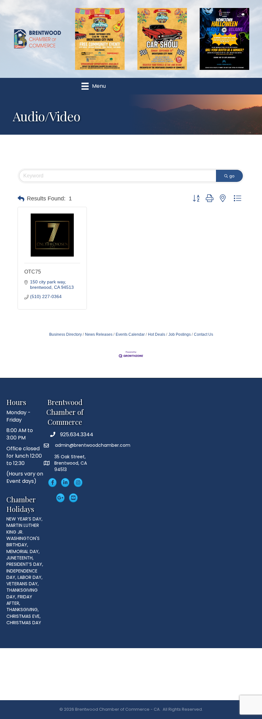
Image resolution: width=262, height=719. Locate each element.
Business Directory (65, 334)
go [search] (232, 175)
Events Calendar (130, 334)
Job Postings (179, 334)
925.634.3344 (76, 434)
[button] (21, 199)
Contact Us (203, 334)
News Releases (98, 334)
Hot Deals (156, 334)
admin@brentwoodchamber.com (92, 445)
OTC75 (32, 271)
